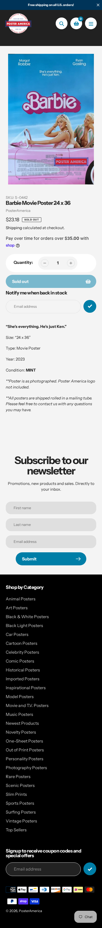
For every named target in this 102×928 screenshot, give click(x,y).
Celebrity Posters (22, 652)
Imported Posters (22, 678)
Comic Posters (20, 661)
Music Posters (19, 714)
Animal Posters (21, 598)
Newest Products (22, 723)
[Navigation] (91, 23)
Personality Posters (24, 758)
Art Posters (17, 607)
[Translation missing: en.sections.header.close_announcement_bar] (98, 5)
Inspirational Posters (26, 687)
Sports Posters (20, 803)
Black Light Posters (24, 625)
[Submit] (89, 868)
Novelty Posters (21, 732)
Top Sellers (16, 829)
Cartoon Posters (21, 643)
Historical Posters (23, 669)
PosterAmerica (18, 210)
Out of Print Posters (25, 749)
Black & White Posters (27, 616)
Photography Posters (26, 767)
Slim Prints (16, 794)
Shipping (14, 227)
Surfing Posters (21, 812)
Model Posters (20, 696)
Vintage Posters (21, 820)
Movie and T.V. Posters (27, 705)
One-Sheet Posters (24, 741)
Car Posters (17, 634)
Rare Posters (18, 776)
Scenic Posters (20, 785)
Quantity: (23, 262)
